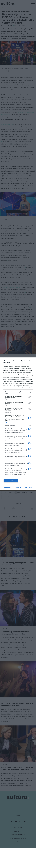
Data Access (18, 487)
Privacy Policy (28, 487)
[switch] (29, 397)
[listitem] (18, 392)
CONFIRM (11, 480)
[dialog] (18, 424)
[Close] (32, 361)
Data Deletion (8, 487)
